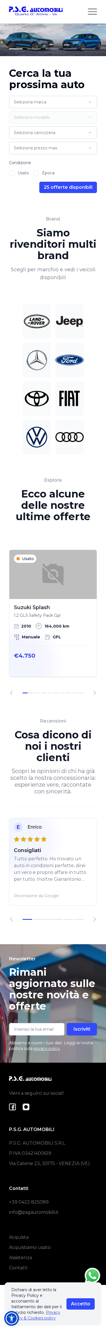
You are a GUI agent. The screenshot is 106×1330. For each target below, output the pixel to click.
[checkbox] (11, 173)
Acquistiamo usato (30, 1247)
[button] (12, 1318)
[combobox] (53, 102)
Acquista (19, 1237)
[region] (53, 622)
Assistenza (20, 1257)
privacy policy (47, 1048)
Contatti (18, 1267)
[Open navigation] (92, 11)
